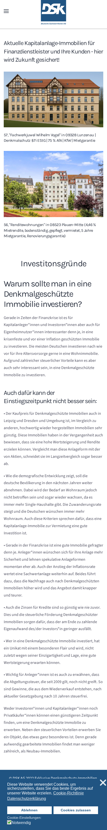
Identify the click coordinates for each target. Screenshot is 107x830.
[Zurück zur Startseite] (53, 11)
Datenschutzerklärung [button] (26, 798)
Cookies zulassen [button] (76, 810)
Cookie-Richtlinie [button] (68, 793)
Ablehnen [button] (29, 810)
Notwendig (21, 823)
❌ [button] (103, 783)
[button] (6, 11)
